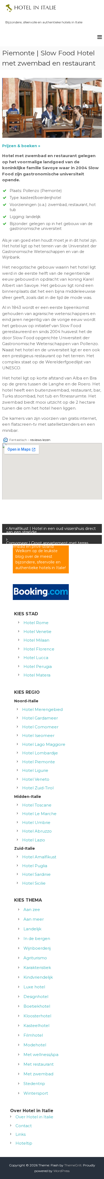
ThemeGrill (72, 1165)
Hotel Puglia (34, 865)
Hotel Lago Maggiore (43, 744)
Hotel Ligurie (35, 770)
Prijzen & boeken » (21, 145)
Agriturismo (35, 957)
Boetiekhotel (36, 1006)
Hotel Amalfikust (39, 856)
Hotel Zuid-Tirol (38, 787)
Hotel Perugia (37, 666)
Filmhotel (33, 1035)
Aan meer (33, 919)
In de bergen (36, 938)
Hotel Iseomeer (38, 735)
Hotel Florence (38, 649)
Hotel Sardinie (36, 874)
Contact (23, 1125)
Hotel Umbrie (36, 822)
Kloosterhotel (37, 1015)
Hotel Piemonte (38, 761)
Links (20, 1134)
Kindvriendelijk (38, 977)
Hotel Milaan (36, 640)
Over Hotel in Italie (34, 1116)
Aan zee (31, 909)
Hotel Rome (36, 622)
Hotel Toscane (36, 805)
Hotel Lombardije (40, 752)
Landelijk (32, 928)
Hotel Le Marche (39, 813)
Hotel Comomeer (40, 726)
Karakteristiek (37, 967)
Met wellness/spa (40, 1054)
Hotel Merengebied (42, 709)
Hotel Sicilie (34, 883)
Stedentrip (34, 1083)
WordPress (61, 1171)
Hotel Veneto (35, 779)
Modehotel (34, 1044)
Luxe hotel (34, 986)
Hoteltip (23, 1143)
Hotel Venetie (37, 631)
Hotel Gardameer (40, 718)
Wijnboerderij (37, 948)
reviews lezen (40, 440)
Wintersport (35, 1093)
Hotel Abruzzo (37, 831)
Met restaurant (38, 1064)
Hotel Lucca (35, 657)
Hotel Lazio (33, 839)
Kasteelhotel (36, 1025)
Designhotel (35, 996)
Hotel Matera (36, 675)
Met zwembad (38, 1073)
